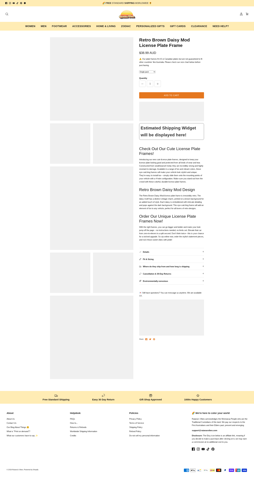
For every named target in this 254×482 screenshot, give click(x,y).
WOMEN (30, 26)
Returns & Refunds (78, 427)
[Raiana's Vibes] (127, 14)
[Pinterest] (21, 3)
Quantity (143, 78)
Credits (73, 435)
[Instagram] (10, 3)
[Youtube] (14, 3)
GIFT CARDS (178, 26)
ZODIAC (126, 26)
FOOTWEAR (59, 26)
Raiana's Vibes (17, 470)
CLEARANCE (199, 26)
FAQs (72, 419)
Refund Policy (135, 431)
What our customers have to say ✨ (22, 435)
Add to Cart (171, 95)
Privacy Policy (135, 419)
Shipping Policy (135, 427)
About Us (11, 419)
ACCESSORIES (81, 26)
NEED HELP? (221, 26)
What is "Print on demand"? (18, 431)
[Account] (241, 14)
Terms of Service (136, 423)
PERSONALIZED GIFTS (150, 26)
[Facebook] (6, 3)
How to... (74, 423)
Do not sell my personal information (144, 435)
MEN (43, 26)
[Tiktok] (17, 3)
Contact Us (11, 423)
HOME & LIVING (106, 26)
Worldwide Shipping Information (83, 431)
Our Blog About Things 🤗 (18, 427)
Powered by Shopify (31, 470)
